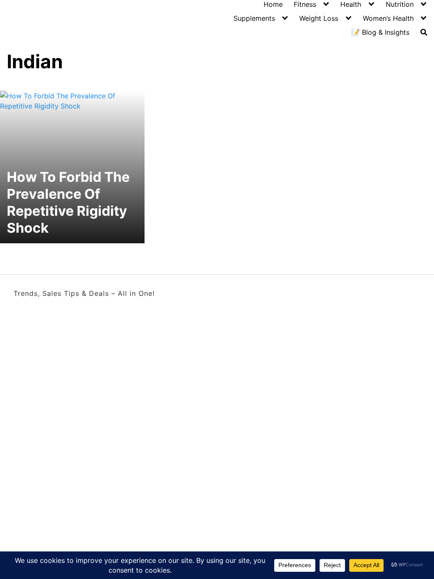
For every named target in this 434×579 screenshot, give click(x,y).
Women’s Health (388, 18)
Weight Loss (318, 18)
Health (350, 4)
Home (273, 4)
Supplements (254, 18)
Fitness (305, 4)
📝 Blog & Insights (380, 32)
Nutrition (400, 4)
